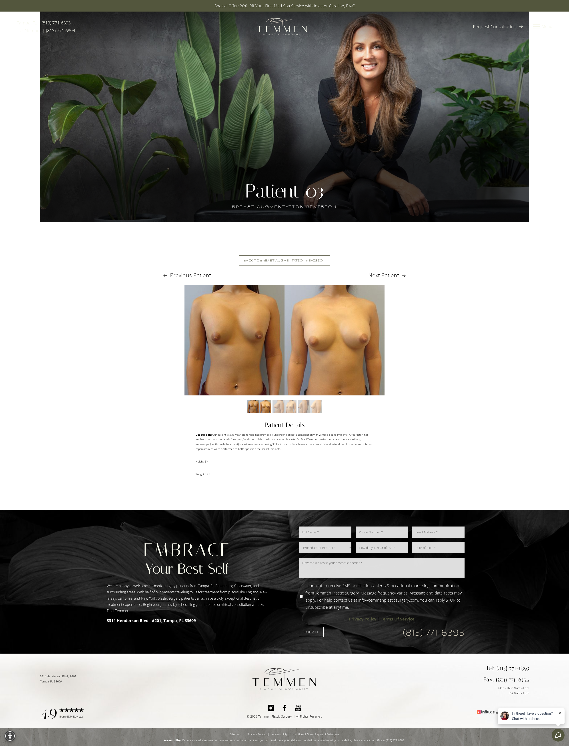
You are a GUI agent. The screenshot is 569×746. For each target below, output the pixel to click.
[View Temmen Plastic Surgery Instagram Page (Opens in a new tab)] (270, 709)
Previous (189, 275)
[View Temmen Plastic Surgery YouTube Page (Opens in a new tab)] (298, 709)
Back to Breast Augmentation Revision (284, 260)
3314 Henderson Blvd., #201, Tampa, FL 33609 (151, 620)
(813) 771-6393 (434, 632)
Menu (547, 26)
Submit (311, 631)
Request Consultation (495, 26)
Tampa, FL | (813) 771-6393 (44, 23)
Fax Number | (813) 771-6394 (46, 30)
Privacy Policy (362, 619)
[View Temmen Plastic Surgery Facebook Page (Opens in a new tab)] (284, 709)
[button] (536, 27)
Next (383, 275)
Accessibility (279, 734)
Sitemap (235, 734)
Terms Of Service (398, 619)
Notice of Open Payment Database (317, 734)
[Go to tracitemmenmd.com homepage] (281, 26)
